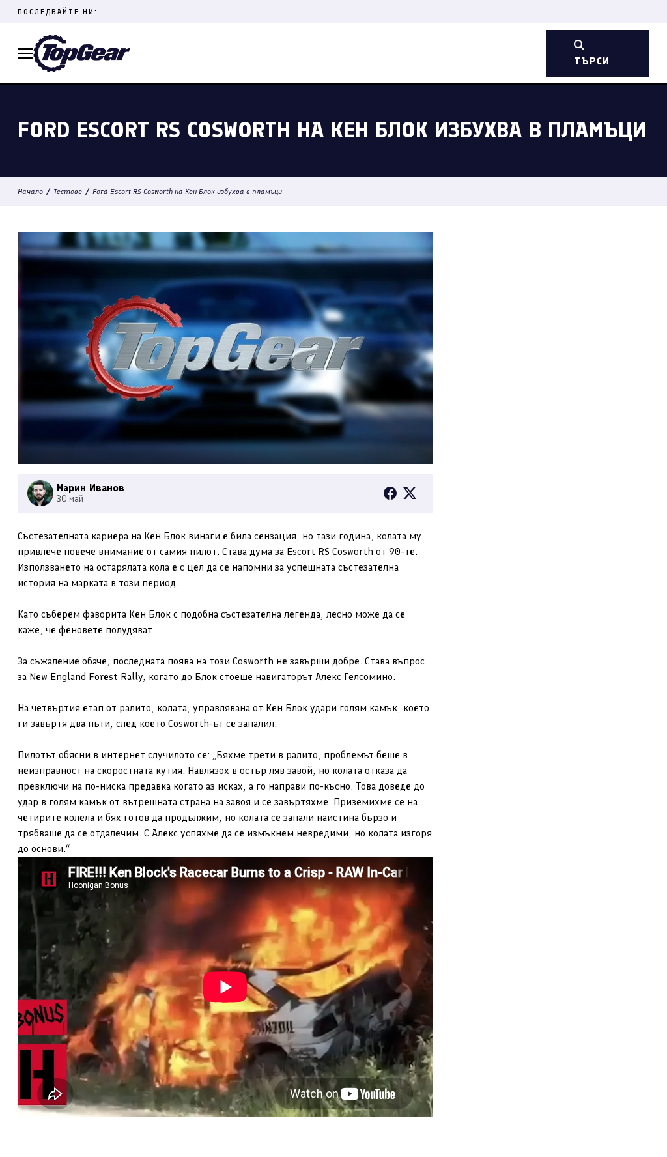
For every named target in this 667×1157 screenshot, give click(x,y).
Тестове (67, 191)
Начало (30, 191)
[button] (25, 53)
